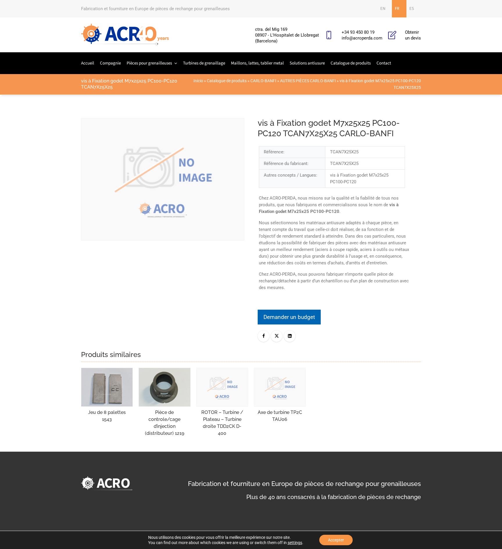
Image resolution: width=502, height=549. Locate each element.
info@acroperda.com (362, 38)
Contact (383, 63)
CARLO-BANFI (263, 80)
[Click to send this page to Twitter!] (276, 336)
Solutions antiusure (307, 63)
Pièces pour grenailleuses (149, 63)
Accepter (336, 540)
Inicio (198, 80)
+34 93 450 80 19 (358, 32)
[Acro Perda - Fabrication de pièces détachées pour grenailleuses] (125, 34)
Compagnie (110, 63)
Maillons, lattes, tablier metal (257, 63)
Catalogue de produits (351, 63)
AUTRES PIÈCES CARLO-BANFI (308, 80)
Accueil (87, 63)
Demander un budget (289, 317)
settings (295, 542)
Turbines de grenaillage (204, 63)
